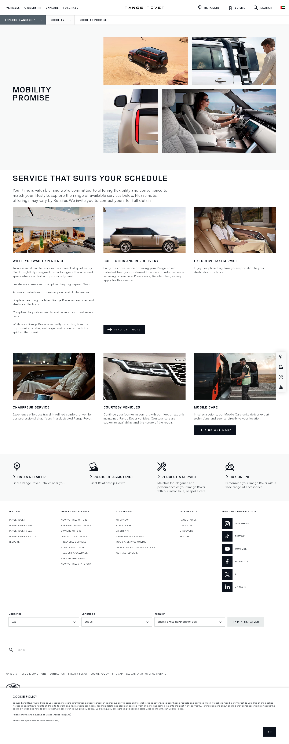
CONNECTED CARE (127, 552)
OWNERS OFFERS (71, 530)
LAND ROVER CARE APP (130, 536)
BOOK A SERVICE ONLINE (131, 541)
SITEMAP (117, 673)
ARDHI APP (122, 530)
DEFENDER (186, 525)
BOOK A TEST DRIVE (73, 547)
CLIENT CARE (124, 525)
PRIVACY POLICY (78, 673)
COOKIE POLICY (100, 673)
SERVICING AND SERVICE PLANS (135, 547)
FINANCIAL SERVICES (74, 541)
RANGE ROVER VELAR (20, 530)
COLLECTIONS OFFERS (74, 536)
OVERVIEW (122, 519)
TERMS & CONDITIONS (33, 673)
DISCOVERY (186, 530)
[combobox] (43, 622)
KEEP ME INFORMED (73, 558)
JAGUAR (185, 536)
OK (269, 731)
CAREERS (11, 673)
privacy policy (86, 708)
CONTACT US (57, 673)
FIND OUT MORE (127, 329)
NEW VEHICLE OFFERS (74, 519)
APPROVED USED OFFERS (76, 525)
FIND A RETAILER (245, 621)
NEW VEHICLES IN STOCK (76, 563)
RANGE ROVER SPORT (21, 525)
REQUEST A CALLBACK (74, 552)
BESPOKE (14, 541)
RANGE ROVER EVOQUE (22, 536)
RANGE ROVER (16, 519)
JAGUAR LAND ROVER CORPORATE (146, 673)
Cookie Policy (176, 708)
